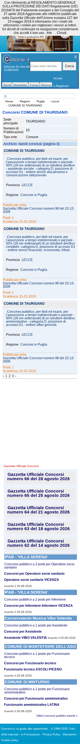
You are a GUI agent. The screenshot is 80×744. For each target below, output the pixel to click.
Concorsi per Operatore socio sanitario (34, 573)
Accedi (58, 78)
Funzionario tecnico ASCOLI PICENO (33, 669)
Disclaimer (70, 734)
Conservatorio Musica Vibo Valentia (38, 618)
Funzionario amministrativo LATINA (31, 704)
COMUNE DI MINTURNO (27, 682)
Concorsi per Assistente (23, 631)
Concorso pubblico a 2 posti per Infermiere (35, 599)
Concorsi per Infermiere (22, 605)
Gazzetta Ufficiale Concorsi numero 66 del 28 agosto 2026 (38, 476)
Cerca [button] (69, 66)
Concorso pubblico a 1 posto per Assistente (35, 625)
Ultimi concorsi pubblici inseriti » (57, 715)
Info (49, 33)
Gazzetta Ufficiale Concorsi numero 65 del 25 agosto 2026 (38, 493)
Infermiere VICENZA (57, 605)
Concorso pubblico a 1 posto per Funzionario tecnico (37, 655)
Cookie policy (9, 740)
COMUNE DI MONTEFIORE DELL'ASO (40, 646)
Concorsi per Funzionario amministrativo (36, 698)
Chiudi (61, 33)
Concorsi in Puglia (33, 195)
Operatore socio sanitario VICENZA (31, 579)
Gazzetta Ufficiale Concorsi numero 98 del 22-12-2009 (38, 210)
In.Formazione (30, 734)
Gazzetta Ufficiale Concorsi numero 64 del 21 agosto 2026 (38, 509)
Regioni (25, 101)
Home (9, 101)
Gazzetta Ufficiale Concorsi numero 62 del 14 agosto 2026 (38, 543)
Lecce (55, 101)
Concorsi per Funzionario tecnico (30, 663)
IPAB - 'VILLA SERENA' (26, 557)
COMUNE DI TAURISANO (24, 151)
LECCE (27, 185)
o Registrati (61, 86)
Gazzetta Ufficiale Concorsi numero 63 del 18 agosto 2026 (38, 526)
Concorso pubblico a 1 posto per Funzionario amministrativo (37, 690)
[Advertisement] (40, 421)
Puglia (41, 101)
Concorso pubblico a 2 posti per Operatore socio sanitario (39, 565)
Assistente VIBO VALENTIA (25, 637)
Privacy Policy (51, 734)
